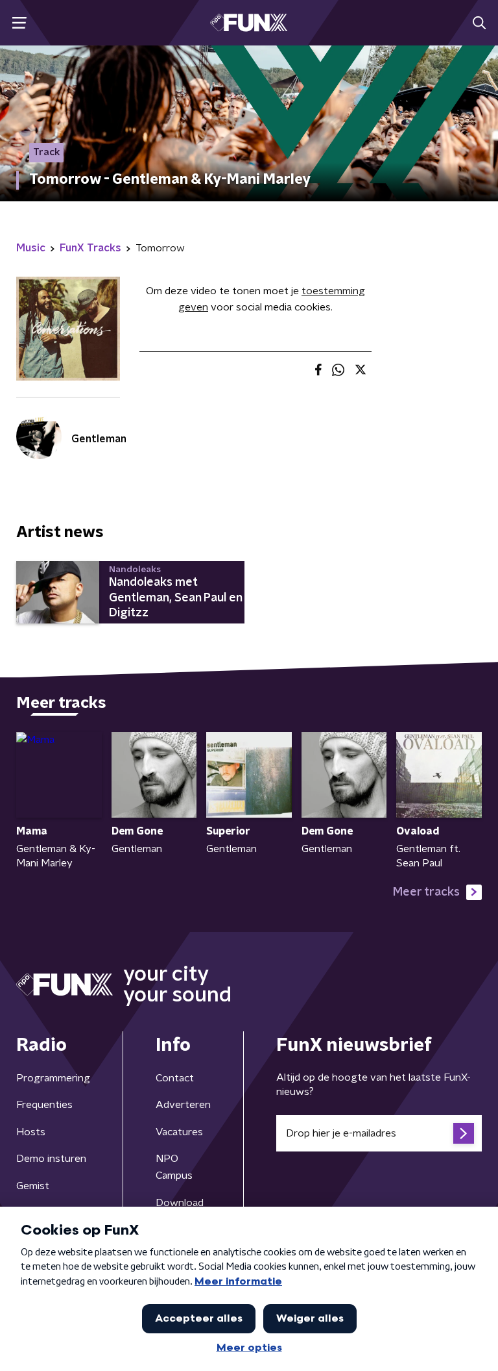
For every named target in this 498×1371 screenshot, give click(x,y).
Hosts (30, 1132)
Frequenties (44, 1105)
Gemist (32, 1186)
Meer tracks (426, 892)
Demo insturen (51, 1158)
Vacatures (179, 1132)
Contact (175, 1078)
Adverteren (183, 1105)
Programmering (53, 1078)
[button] (19, 23)
